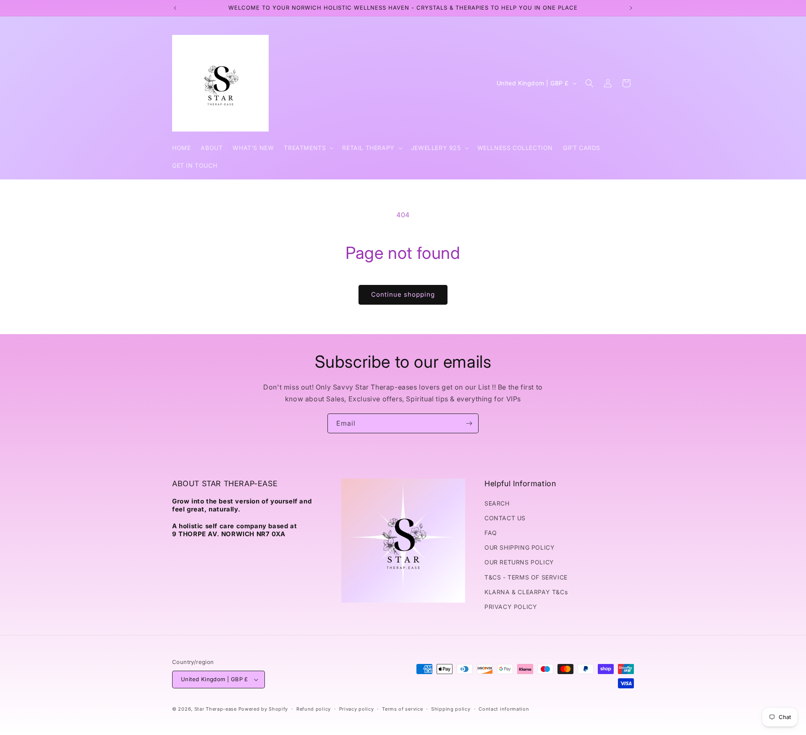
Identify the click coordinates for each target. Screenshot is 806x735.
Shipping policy (451, 709)
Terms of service (402, 709)
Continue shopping (403, 294)
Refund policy (313, 709)
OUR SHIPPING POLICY (519, 547)
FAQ (490, 532)
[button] (308, 148)
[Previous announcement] (175, 8)
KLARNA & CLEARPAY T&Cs (526, 591)
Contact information (504, 709)
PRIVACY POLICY (510, 606)
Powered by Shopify (263, 709)
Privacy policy (356, 709)
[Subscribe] (469, 423)
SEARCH (497, 503)
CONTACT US (505, 518)
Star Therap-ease (215, 709)
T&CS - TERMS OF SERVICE (526, 577)
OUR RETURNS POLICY (519, 562)
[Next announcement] (631, 8)
